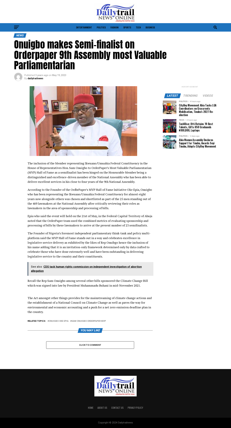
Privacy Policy (135, 407)
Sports (127, 27)
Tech (138, 27)
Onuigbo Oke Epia (58, 321)
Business (150, 27)
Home (90, 407)
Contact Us (117, 407)
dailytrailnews (35, 78)
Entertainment (84, 27)
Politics (101, 27)
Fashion (114, 27)
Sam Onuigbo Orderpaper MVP (89, 321)
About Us (102, 407)
